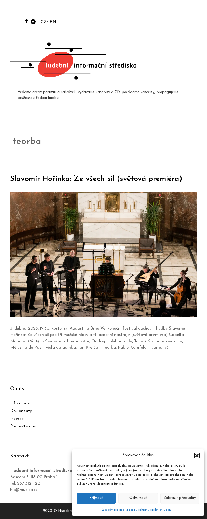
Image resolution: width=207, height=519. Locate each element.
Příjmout (96, 498)
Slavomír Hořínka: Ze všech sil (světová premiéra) (96, 179)
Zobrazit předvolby (180, 498)
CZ (44, 22)
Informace (20, 403)
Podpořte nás (23, 426)
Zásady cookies (113, 509)
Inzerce (17, 419)
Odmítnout (138, 498)
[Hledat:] (165, 10)
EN (53, 22)
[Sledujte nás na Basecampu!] (33, 21)
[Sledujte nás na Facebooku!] (26, 21)
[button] (196, 455)
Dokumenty (21, 411)
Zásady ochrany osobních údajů (149, 509)
